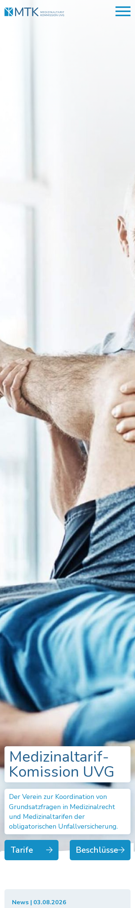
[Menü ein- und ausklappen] (123, 11)
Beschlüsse (97, 850)
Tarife (21, 850)
